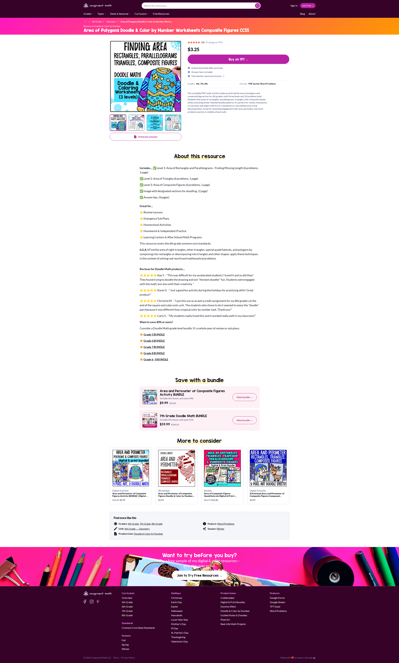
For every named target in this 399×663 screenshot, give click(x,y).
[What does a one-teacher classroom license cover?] (223, 76)
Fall (124, 640)
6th (197, 83)
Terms (116, 657)
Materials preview (147, 136)
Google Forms (277, 597)
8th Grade (156, 523)
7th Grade (145, 523)
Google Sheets (277, 602)
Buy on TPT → (238, 59)
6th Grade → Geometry (137, 528)
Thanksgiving (178, 637)
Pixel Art (225, 619)
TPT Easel (275, 606)
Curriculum (141, 13)
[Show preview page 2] (136, 122)
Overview (127, 597)
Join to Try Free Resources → (199, 575)
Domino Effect (228, 606)
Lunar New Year (179, 619)
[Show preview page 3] (155, 122)
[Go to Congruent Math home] (98, 5)
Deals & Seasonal (119, 13)
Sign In (294, 5)
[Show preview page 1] (118, 122)
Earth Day (176, 602)
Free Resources (161, 13)
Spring (125, 644)
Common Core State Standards (138, 627)
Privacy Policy (128, 657)
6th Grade (133, 523)
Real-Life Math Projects (233, 623)
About (312, 13)
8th (206, 83)
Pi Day (174, 628)
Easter (174, 606)
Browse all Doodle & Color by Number (102, 26)
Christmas (176, 597)
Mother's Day (178, 623)
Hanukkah (176, 615)
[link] (147, 21)
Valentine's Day (179, 641)
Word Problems (225, 523)
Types (101, 13)
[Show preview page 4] (173, 122)
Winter (220, 528)
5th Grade (127, 602)
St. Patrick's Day (179, 632)
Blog (302, 13)
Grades (87, 13)
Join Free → (308, 5)
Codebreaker (228, 597)
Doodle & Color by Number (148, 533)
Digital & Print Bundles (233, 602)
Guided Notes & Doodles (234, 615)
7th (202, 83)
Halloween (177, 610)
